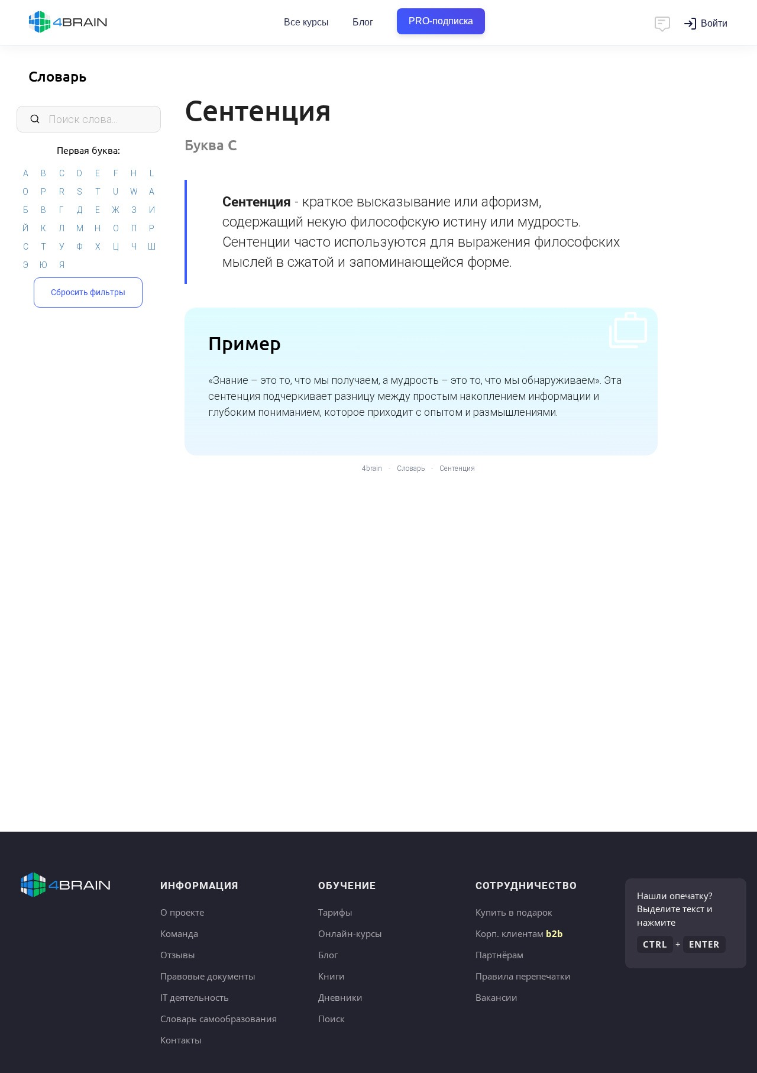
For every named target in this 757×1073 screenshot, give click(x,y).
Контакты (181, 1040)
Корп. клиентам (519, 933)
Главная (89, 22)
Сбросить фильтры (88, 292)
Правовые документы (207, 976)
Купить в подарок (513, 912)
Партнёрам (499, 955)
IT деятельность (194, 997)
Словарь (57, 76)
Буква (211, 144)
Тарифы (335, 912)
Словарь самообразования (218, 1018)
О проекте (182, 912)
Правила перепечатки (523, 976)
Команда (179, 933)
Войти (714, 23)
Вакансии (496, 997)
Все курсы (306, 22)
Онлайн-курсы (350, 933)
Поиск (331, 1018)
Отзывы (177, 955)
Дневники (340, 997)
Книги (331, 976)
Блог (362, 22)
